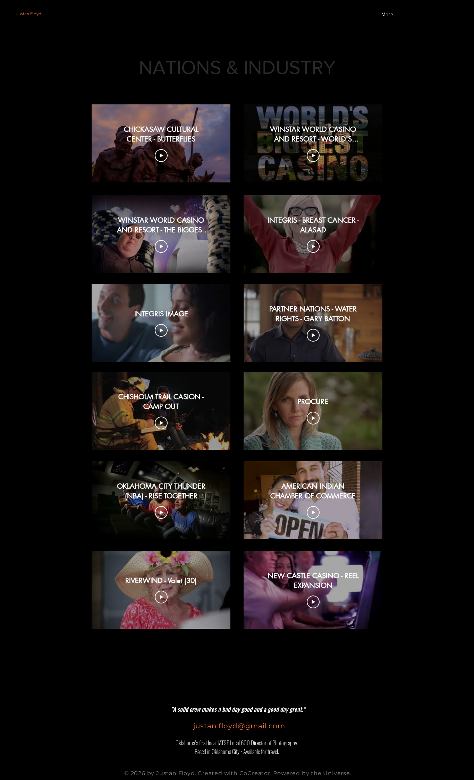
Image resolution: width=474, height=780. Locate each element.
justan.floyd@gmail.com (241, 726)
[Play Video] (161, 156)
